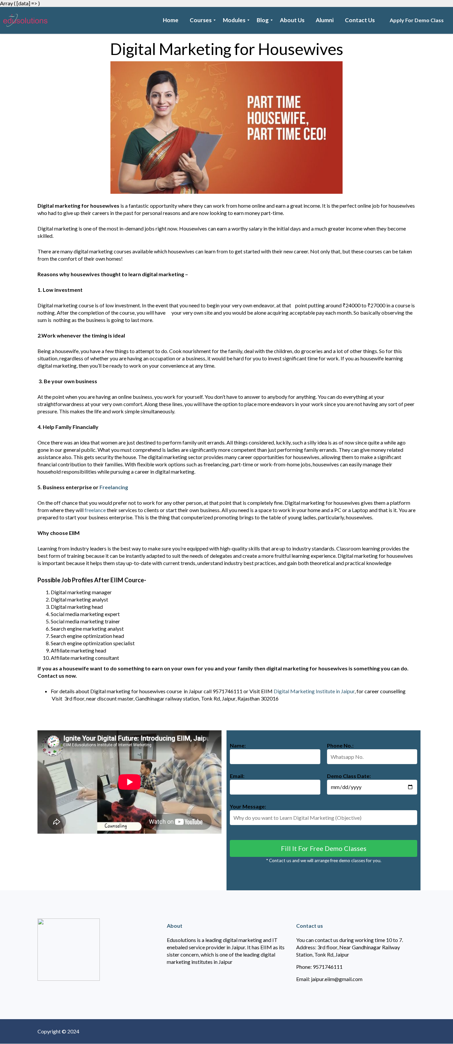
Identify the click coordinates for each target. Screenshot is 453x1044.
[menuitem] (170, 20)
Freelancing (113, 487)
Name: (238, 745)
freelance (95, 510)
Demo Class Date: (349, 776)
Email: (237, 776)
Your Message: (248, 806)
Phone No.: (340, 745)
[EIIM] (27, 20)
